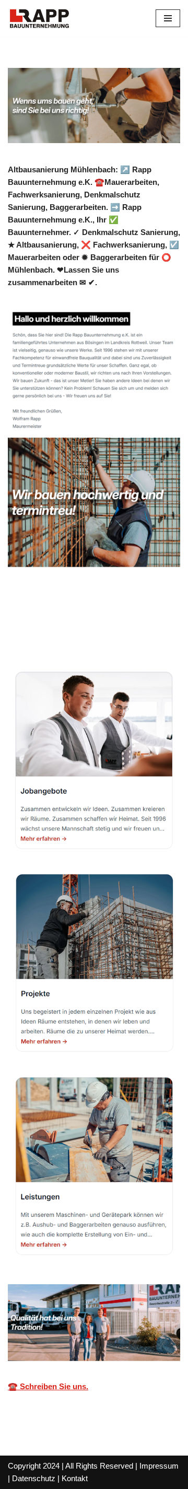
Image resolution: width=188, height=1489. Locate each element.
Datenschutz (33, 1478)
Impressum (159, 1465)
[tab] (54, 622)
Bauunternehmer (54, 621)
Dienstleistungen (54, 636)
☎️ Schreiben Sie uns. (48, 1386)
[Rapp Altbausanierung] (39, 18)
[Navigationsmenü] (168, 18)
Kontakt (75, 1478)
